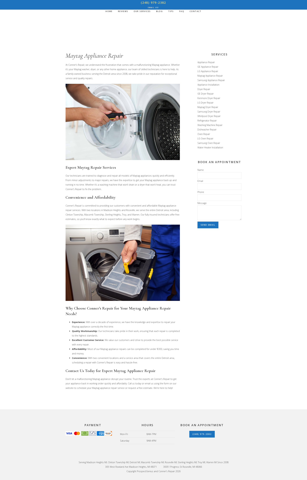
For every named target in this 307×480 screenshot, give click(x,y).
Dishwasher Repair (206, 129)
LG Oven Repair (205, 138)
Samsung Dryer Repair (208, 111)
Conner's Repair (153, 30)
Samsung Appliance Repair (211, 80)
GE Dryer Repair (205, 93)
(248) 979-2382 (153, 2)
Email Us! (153, 7)
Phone (200, 192)
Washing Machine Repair (209, 125)
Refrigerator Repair (207, 120)
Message (202, 203)
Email (200, 180)
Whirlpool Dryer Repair (208, 116)
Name (200, 169)
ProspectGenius (145, 471)
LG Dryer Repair (205, 102)
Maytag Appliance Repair (210, 75)
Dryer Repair (203, 89)
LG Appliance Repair (207, 71)
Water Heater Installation (210, 147)
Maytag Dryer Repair (207, 107)
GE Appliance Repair (207, 66)
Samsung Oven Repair (208, 143)
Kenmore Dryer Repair (208, 98)
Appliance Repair (206, 62)
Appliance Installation (208, 84)
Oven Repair (203, 134)
